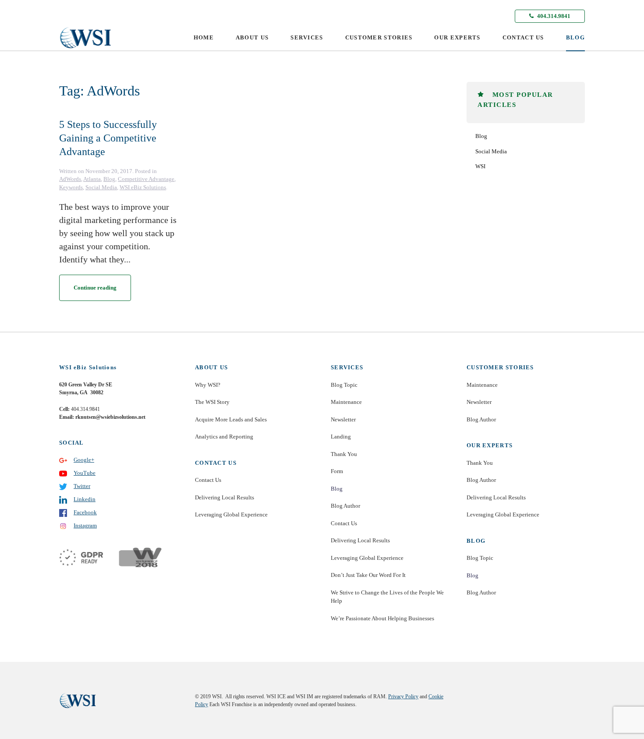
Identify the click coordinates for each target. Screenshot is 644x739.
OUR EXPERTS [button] (457, 37)
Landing (341, 436)
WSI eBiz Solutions (143, 187)
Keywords (71, 187)
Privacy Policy (403, 696)
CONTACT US (523, 37)
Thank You (344, 454)
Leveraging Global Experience (231, 514)
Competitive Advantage (146, 179)
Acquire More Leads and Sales (231, 419)
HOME (204, 37)
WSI (480, 166)
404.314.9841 (553, 16)
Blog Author (345, 505)
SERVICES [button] (306, 37)
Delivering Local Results (224, 497)
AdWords (70, 179)
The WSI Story (212, 402)
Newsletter (343, 419)
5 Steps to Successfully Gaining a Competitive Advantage (108, 138)
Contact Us (208, 480)
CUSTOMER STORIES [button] (379, 37)
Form (337, 471)
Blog (109, 179)
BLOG (575, 37)
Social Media (101, 187)
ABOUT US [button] (252, 37)
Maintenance (346, 402)
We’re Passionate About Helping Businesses (382, 618)
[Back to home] (85, 38)
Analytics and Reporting (224, 436)
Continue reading (95, 287)
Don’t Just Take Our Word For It (368, 575)
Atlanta (92, 179)
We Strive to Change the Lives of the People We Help (387, 597)
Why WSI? (207, 385)
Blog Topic (344, 385)
